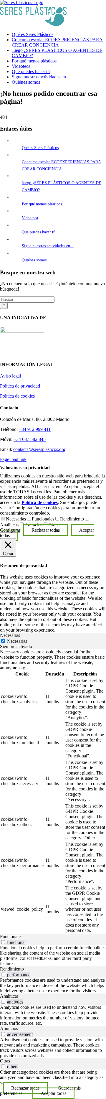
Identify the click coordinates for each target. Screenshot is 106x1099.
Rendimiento (72, 518)
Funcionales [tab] (11, 936)
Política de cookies (17, 395)
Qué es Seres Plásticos (40, 148)
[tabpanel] (53, 791)
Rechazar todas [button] (46, 530)
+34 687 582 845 (30, 439)
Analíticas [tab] (9, 996)
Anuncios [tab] (9, 1028)
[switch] (3, 942)
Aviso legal (10, 375)
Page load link (13, 459)
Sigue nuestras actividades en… (48, 246)
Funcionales (43, 518)
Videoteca (30, 218)
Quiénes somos (34, 260)
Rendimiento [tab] (12, 968)
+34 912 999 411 (35, 429)
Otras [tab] (5, 1060)
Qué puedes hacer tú (38, 232)
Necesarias (16, 518)
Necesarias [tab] (10, 635)
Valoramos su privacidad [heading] (25, 467)
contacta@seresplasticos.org (39, 449)
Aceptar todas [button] (53, 1093)
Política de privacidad (20, 385)
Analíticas (9, 524)
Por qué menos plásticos (42, 204)
